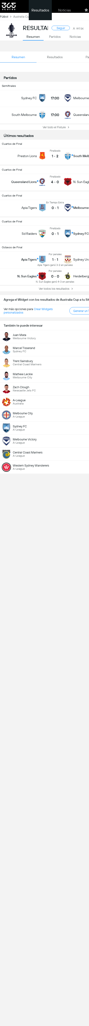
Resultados (40, 10)
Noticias (64, 10)
